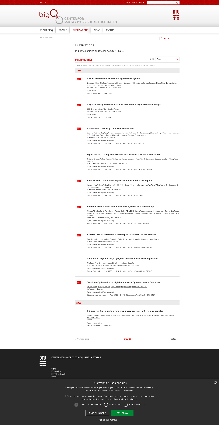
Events (110, 30)
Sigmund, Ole (126, 287)
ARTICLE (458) (87, 65)
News (97, 30)
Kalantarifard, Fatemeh (108, 239)
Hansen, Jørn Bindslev (110, 263)
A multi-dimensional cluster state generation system (113, 78)
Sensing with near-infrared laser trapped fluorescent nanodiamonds (121, 234)
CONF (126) (126, 65)
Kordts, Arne (115, 315)
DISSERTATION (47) (103, 65)
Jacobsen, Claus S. (127, 263)
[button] (109, 419)
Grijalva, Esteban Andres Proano (99, 159)
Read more (132, 399)
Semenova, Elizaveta (153, 159)
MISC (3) (136, 65)
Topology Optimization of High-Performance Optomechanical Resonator (123, 282)
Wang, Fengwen (104, 287)
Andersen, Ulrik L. (135, 133)
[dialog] (109, 402)
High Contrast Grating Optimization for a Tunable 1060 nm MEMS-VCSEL (124, 154)
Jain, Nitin (102, 109)
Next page (174, 339)
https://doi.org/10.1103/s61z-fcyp (132, 195)
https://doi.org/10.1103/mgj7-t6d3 (132, 143)
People (63, 30)
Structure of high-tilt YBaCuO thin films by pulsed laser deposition (122, 258)
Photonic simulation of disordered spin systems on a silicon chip (120, 206)
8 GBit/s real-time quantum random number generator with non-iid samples (125, 311)
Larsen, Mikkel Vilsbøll (113, 85)
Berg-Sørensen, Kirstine (150, 239)
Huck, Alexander (134, 239)
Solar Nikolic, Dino (127, 315)
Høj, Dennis (115, 287)
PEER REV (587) (147, 65)
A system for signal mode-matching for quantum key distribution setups (124, 104)
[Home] (73, 16)
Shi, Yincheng (92, 287)
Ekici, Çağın (134, 211)
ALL (78, 65)
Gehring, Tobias (113, 109)
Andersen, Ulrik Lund (114, 83)
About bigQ (46, 30)
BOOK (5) (116, 65)
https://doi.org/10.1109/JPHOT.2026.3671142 (136, 169)
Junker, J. (139, 185)
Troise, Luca (122, 239)
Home (41, 37)
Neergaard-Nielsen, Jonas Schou (136, 83)
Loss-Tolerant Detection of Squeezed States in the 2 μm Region (119, 180)
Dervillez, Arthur (93, 239)
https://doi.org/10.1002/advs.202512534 (140, 295)
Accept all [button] (122, 413)
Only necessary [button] (97, 413)
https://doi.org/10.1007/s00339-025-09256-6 (136, 271)
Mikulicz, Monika (118, 159)
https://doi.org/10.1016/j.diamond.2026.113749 (136, 247)
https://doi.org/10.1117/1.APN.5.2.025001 (135, 223)
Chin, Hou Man (92, 109)
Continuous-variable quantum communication (110, 128)
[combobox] (215, 382)
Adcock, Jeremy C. (147, 211)
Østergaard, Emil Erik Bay (96, 83)
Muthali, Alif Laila (93, 211)
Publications (80, 30)
